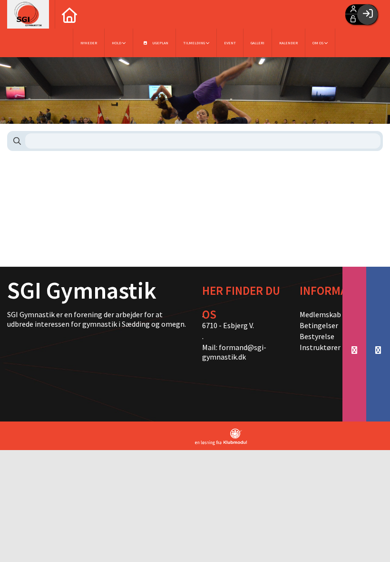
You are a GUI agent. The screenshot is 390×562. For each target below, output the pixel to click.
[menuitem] (69, 14)
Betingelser (317, 325)
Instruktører (317, 347)
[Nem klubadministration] (221, 437)
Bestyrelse (317, 336)
